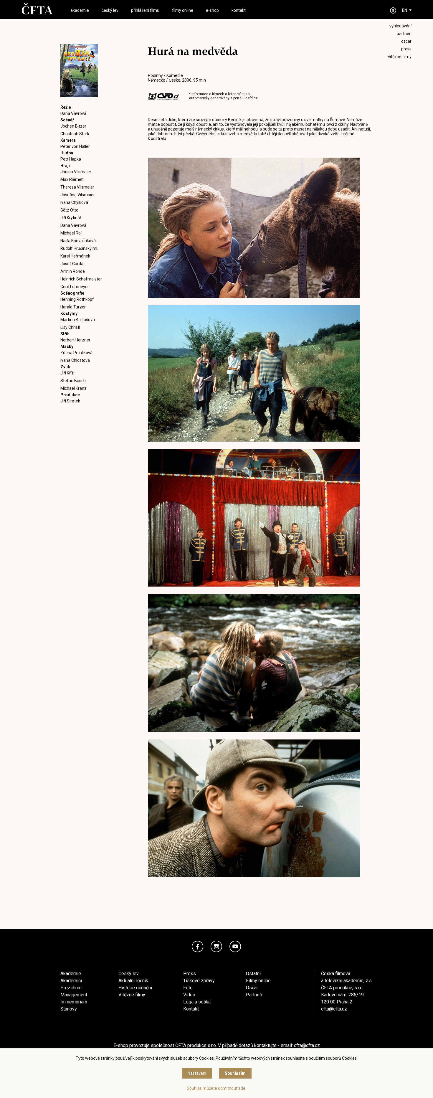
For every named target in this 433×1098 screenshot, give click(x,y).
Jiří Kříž (67, 373)
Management (73, 995)
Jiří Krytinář (70, 217)
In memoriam (73, 1002)
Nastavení (197, 1073)
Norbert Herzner (75, 340)
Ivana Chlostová (75, 360)
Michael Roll (71, 233)
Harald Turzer (73, 307)
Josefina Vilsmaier (77, 194)
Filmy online (258, 980)
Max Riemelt (72, 179)
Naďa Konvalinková (78, 240)
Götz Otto (69, 210)
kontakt (239, 10)
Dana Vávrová (73, 113)
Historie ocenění (135, 987)
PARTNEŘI (404, 33)
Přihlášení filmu (145, 10)
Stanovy (68, 1009)
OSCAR (406, 41)
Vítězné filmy (131, 995)
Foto (188, 987)
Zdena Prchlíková (76, 352)
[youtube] (235, 946)
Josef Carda (71, 263)
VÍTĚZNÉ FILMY (399, 56)
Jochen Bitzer (73, 126)
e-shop (212, 10)
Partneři (254, 995)
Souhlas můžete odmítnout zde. (216, 1088)
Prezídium (71, 987)
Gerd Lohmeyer (74, 286)
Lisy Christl (70, 327)
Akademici (71, 980)
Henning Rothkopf (77, 299)
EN (404, 10)
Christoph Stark (74, 133)
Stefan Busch (73, 380)
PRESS (406, 49)
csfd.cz (251, 98)
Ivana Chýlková (74, 202)
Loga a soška (197, 1002)
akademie (79, 10)
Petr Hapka (70, 159)
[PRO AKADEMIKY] (393, 10)
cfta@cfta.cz (334, 1009)
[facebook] (198, 946)
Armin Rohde (72, 271)
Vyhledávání (400, 26)
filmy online (182, 10)
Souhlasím (235, 1073)
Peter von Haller (75, 146)
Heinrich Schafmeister (81, 279)
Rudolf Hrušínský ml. (79, 248)
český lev (110, 10)
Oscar (252, 987)
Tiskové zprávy (199, 980)
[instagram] (216, 946)
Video (189, 995)
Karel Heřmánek (75, 256)
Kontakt (191, 1009)
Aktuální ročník (133, 980)
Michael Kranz (73, 388)
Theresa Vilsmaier (77, 187)
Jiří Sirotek (70, 401)
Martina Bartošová (77, 319)
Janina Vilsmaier (75, 171)
